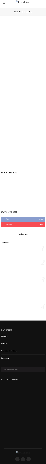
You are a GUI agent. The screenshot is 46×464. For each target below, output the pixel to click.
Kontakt (4, 343)
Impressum (5, 358)
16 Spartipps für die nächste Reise (23, 180)
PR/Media (4, 336)
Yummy (38, 43)
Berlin (19, 118)
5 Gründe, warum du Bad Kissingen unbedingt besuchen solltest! (29, 79)
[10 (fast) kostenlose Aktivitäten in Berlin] (7, 123)
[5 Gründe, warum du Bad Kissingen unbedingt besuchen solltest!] (7, 78)
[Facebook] (17, 459)
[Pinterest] (23, 459)
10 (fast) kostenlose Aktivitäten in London (23, 191)
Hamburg (39, 20)
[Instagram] (28, 459)
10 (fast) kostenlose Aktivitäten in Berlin (23, 201)
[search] (42, 3)
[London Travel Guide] (6, 310)
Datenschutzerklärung (8, 351)
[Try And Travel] (23, 453)
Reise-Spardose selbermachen (23, 248)
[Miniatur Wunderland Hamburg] (7, 24)
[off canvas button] (4, 2)
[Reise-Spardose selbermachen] (6, 252)
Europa (31, 20)
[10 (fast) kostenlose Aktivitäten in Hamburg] (7, 100)
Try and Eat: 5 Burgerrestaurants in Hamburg (29, 53)
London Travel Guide (21, 306)
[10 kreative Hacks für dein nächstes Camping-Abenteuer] (6, 290)
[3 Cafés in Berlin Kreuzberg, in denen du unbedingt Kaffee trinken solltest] (7, 148)
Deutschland (21, 20)
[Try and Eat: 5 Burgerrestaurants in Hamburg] (7, 49)
